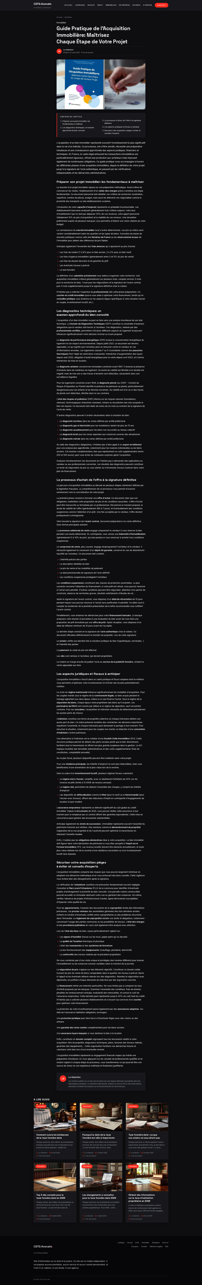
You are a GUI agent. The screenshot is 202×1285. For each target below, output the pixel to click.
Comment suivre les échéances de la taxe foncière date (52, 1136)
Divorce (137, 5)
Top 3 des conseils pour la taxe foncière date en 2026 (50, 1196)
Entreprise (124, 5)
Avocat (91, 5)
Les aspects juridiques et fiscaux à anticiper (121, 127)
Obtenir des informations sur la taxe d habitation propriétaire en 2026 (141, 1197)
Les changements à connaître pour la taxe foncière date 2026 (99, 1196)
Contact (161, 5)
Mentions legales (156, 1246)
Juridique (80, 5)
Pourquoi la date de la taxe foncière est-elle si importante (98, 1136)
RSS (166, 1246)
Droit (100, 5)
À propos (147, 5)
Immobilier (111, 5)
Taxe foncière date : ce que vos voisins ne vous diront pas (144, 1136)
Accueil (69, 5)
